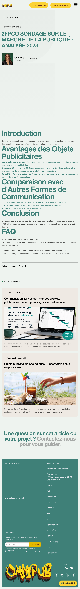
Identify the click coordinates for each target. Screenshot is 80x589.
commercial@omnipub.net (57, 469)
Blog (48, 519)
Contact (50, 536)
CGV (48, 547)
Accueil (50, 486)
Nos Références (53, 525)
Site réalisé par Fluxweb (14, 498)
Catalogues (51, 502)
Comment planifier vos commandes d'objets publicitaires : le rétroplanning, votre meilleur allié (34, 301)
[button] (75, 5)
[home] (8, 5)
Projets (49, 491)
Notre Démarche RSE (55, 530)
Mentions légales (53, 542)
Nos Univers (51, 497)
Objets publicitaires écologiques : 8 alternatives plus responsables (37, 366)
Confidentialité (52, 553)
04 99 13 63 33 (53, 463)
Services (50, 508)
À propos (50, 513)
